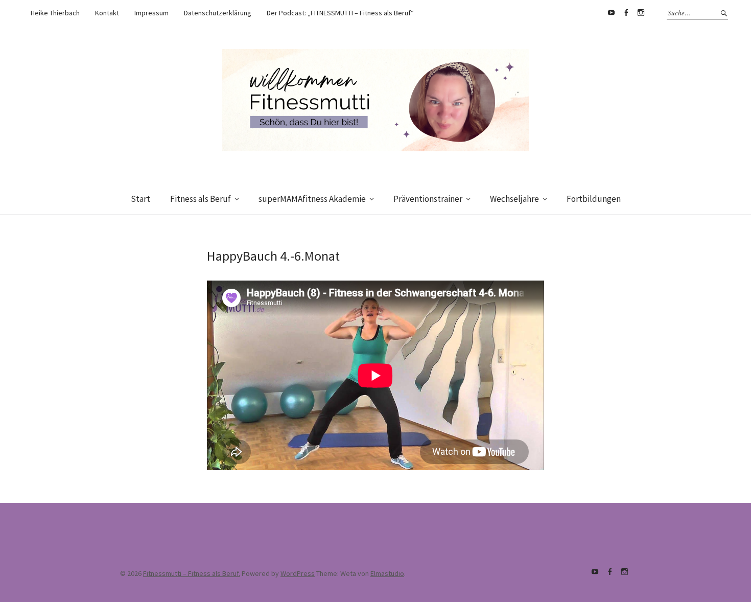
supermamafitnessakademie (640, 12)
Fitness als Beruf (200, 198)
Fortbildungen (594, 198)
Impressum (151, 12)
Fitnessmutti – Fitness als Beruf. (191, 573)
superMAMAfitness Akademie (312, 198)
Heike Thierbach (55, 12)
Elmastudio (387, 573)
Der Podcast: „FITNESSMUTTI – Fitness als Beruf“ (340, 12)
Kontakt (107, 12)
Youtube (611, 12)
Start (140, 198)
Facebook (625, 12)
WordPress (297, 573)
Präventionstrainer (427, 198)
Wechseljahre (514, 198)
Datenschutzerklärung (217, 12)
